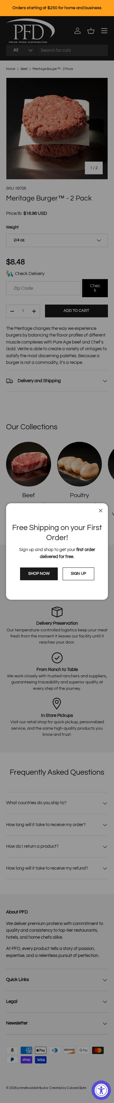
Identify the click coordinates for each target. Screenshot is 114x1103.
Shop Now (39, 573)
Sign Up (78, 573)
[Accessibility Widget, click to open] (101, 1090)
